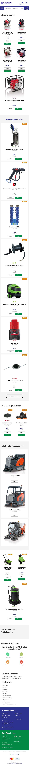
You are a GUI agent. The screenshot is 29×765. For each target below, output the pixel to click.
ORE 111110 (14, 382)
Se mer (7, 40)
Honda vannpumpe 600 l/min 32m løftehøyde (21, 61)
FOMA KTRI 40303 (14, 267)
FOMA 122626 (14, 150)
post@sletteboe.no (6, 724)
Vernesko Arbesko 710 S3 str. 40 (21, 423)
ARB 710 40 (21, 425)
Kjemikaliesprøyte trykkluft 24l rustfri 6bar (14, 149)
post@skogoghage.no (7, 744)
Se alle (14, 481)
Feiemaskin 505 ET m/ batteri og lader (21, 568)
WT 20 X (14, 101)
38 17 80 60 (4, 743)
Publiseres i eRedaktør (18, 763)
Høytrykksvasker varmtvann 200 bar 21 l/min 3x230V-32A (14, 304)
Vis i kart (5, 717)
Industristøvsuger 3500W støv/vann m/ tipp (14, 609)
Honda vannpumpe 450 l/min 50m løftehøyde (7, 61)
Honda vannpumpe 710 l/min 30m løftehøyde (14, 100)
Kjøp (7, 43)
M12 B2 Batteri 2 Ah (14, 343)
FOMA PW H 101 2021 (14, 305)
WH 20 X (7, 62)
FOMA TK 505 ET (21, 569)
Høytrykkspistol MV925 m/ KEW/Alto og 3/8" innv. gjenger (14, 188)
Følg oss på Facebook (8, 727)
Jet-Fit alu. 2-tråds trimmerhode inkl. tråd (14, 380)
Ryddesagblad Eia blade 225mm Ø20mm (7, 423)
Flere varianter (14, 477)
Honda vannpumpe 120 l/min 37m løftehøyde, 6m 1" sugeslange (7, 33)
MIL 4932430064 (14, 344)
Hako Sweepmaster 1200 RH (14, 475)
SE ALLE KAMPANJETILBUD (14, 396)
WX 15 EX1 (21, 34)
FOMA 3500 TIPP (14, 610)
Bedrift (23, 3)
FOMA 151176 (14, 189)
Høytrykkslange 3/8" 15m (14, 227)
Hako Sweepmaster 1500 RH (14, 509)
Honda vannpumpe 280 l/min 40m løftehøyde (21, 33)
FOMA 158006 (14, 228)
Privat (20, 3)
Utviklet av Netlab (10, 763)
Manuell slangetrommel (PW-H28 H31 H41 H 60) (14, 265)
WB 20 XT (21, 62)
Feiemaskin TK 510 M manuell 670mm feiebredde (7, 568)
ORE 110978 (7, 425)
